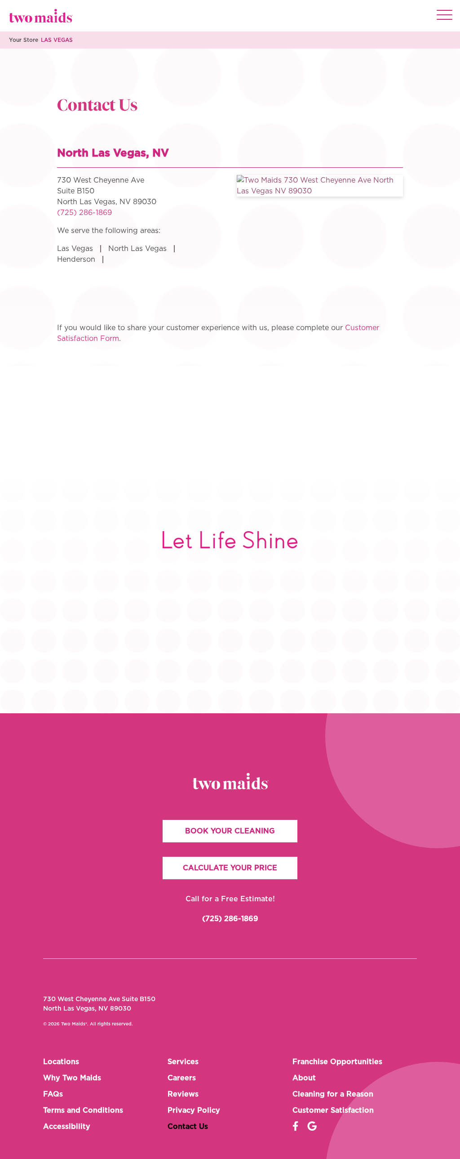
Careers (182, 1078)
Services (183, 1061)
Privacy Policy (194, 1110)
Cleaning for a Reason (332, 1094)
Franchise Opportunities (337, 1061)
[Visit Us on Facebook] (295, 1126)
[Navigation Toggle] (444, 16)
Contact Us (188, 1126)
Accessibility (66, 1126)
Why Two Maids (72, 1078)
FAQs (53, 1094)
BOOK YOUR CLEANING (230, 831)
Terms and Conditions (83, 1110)
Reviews (183, 1094)
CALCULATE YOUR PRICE (230, 868)
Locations (61, 1061)
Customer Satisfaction (333, 1110)
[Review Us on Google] (312, 1126)
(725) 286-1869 (84, 212)
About (304, 1078)
